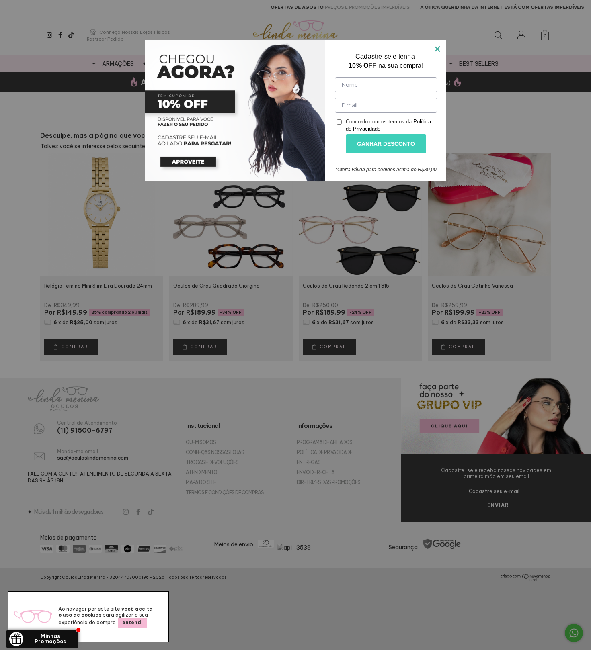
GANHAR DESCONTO (386, 144)
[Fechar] (437, 49)
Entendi (132, 622)
